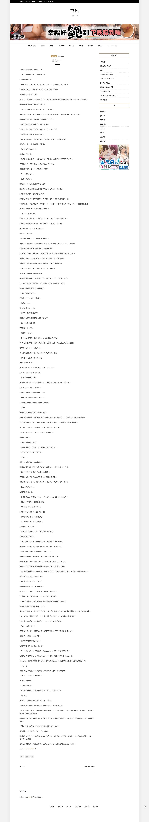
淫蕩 (27, 756)
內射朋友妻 (103, 100)
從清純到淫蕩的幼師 (106, 87)
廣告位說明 (78, 806)
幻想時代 (103, 62)
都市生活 (71, 46)
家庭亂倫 (52, 46)
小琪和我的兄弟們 (105, 66)
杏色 (74, 10)
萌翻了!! (34, 1)
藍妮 (101, 70)
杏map (21, 1)
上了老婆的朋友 (105, 83)
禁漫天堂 (50, 1)
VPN (45, 1)
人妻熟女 (42, 46)
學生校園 (81, 46)
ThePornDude (112, 46)
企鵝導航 (27, 1)
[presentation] (12, 33)
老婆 (32, 756)
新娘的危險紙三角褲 (106, 74)
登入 (29, 797)
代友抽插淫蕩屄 (105, 91)
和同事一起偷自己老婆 (107, 79)
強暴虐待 (61, 46)
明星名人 (100, 46)
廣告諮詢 (69, 806)
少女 (22, 756)
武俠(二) (22, 766)
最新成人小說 (31, 46)
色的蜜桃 (40, 1)
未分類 (102, 133)
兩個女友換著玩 (90, 766)
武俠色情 (90, 46)
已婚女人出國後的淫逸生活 (108, 96)
